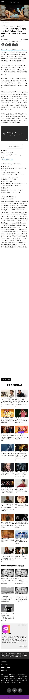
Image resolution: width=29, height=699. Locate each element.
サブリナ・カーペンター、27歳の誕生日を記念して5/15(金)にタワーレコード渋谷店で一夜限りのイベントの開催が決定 (7, 617)
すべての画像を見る (14, 146)
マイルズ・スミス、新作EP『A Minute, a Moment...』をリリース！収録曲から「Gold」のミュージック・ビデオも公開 (7, 507)
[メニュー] (2, 2)
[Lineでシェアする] (9, 44)
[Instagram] (20, 690)
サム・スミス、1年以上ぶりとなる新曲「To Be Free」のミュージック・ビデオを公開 (7, 453)
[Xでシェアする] (2, 44)
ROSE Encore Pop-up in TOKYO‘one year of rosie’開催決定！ (7, 540)
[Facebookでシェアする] (6, 44)
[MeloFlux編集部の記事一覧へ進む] (6, 632)
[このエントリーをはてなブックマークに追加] (13, 44)
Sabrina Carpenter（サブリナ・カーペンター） (14, 50)
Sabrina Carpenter (6, 379)
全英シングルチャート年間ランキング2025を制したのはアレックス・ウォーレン (21, 506)
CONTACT (4, 670)
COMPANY (4, 664)
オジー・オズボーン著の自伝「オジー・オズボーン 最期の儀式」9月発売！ (7, 473)
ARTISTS (3, 662)
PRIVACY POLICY (6, 667)
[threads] (25, 646)
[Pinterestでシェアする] (16, 44)
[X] (20, 646)
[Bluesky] (23, 646)
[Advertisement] (14, 313)
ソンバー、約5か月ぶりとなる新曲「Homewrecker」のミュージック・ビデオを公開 (21, 556)
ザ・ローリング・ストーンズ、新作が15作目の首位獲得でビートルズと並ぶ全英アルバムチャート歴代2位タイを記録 (7, 437)
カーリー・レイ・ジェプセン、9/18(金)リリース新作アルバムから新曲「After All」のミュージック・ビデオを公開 (7, 558)
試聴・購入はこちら (7, 159)
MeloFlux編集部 (4, 39)
